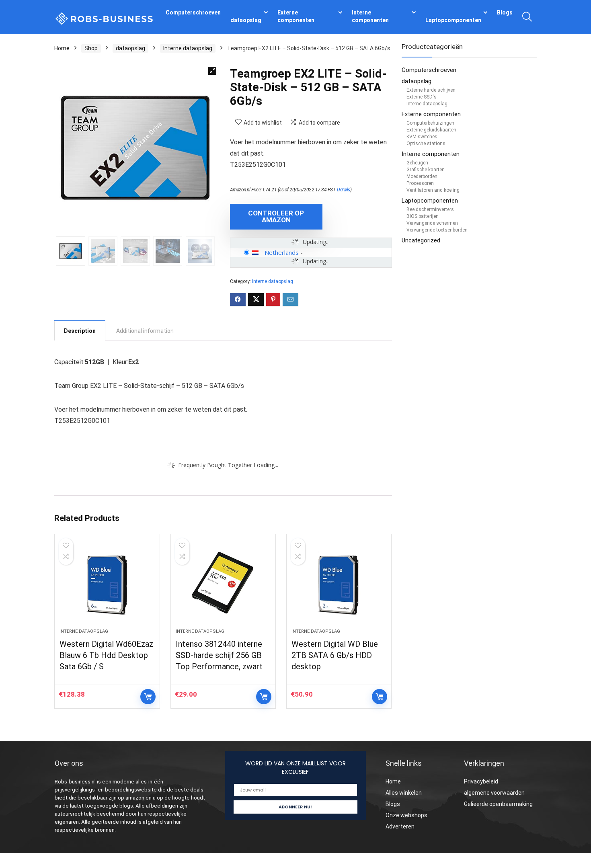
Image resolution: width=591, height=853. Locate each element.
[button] (212, 71)
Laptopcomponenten (453, 20)
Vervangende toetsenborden (437, 230)
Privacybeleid (481, 781)
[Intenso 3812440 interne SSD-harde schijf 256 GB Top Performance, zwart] (223, 585)
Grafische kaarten (425, 169)
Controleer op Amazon (276, 216)
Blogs (505, 12)
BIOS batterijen (422, 216)
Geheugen (417, 163)
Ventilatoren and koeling (433, 190)
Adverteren (400, 826)
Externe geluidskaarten (431, 130)
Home (62, 48)
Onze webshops (406, 815)
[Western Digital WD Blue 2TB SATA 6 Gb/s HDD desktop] (338, 585)
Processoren (420, 183)
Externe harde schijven (431, 90)
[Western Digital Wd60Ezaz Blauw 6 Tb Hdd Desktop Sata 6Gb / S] (107, 585)
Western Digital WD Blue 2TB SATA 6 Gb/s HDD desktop (334, 655)
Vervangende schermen (432, 223)
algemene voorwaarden (494, 792)
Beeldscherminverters (430, 209)
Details (343, 190)
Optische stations (425, 143)
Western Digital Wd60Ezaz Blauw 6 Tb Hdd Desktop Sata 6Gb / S (106, 655)
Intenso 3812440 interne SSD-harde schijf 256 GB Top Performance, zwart (219, 655)
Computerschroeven (193, 12)
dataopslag (245, 20)
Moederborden (421, 176)
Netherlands (282, 252)
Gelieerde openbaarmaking (498, 804)
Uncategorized (421, 240)
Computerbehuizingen (430, 123)
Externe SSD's (421, 97)
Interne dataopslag (187, 48)
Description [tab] (80, 331)
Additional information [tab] (145, 331)
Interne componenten (370, 16)
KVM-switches (421, 136)
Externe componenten (295, 16)
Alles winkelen (404, 792)
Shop (91, 48)
